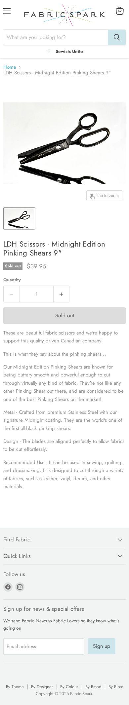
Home (9, 67)
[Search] (117, 37)
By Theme (15, 687)
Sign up (101, 646)
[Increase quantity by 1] (62, 294)
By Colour (69, 687)
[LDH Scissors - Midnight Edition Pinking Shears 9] (19, 218)
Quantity (12, 279)
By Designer (42, 687)
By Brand (93, 687)
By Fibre (115, 687)
